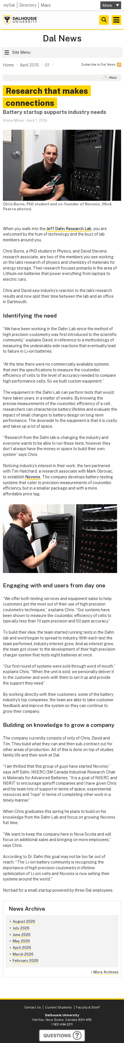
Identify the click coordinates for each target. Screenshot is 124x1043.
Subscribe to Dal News (98, 64)
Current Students (58, 1007)
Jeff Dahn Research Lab (68, 228)
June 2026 (22, 935)
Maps (46, 5)
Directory (27, 5)
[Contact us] (62, 1035)
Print (113, 78)
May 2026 (21, 941)
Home (8, 65)
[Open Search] (104, 20)
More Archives (106, 972)
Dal (9, 5)
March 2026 (23, 954)
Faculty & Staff (88, 1007)
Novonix (32, 477)
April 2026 (22, 947)
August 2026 (24, 921)
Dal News (62, 38)
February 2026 (25, 960)
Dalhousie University (20, 20)
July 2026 (21, 928)
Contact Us (32, 1007)
